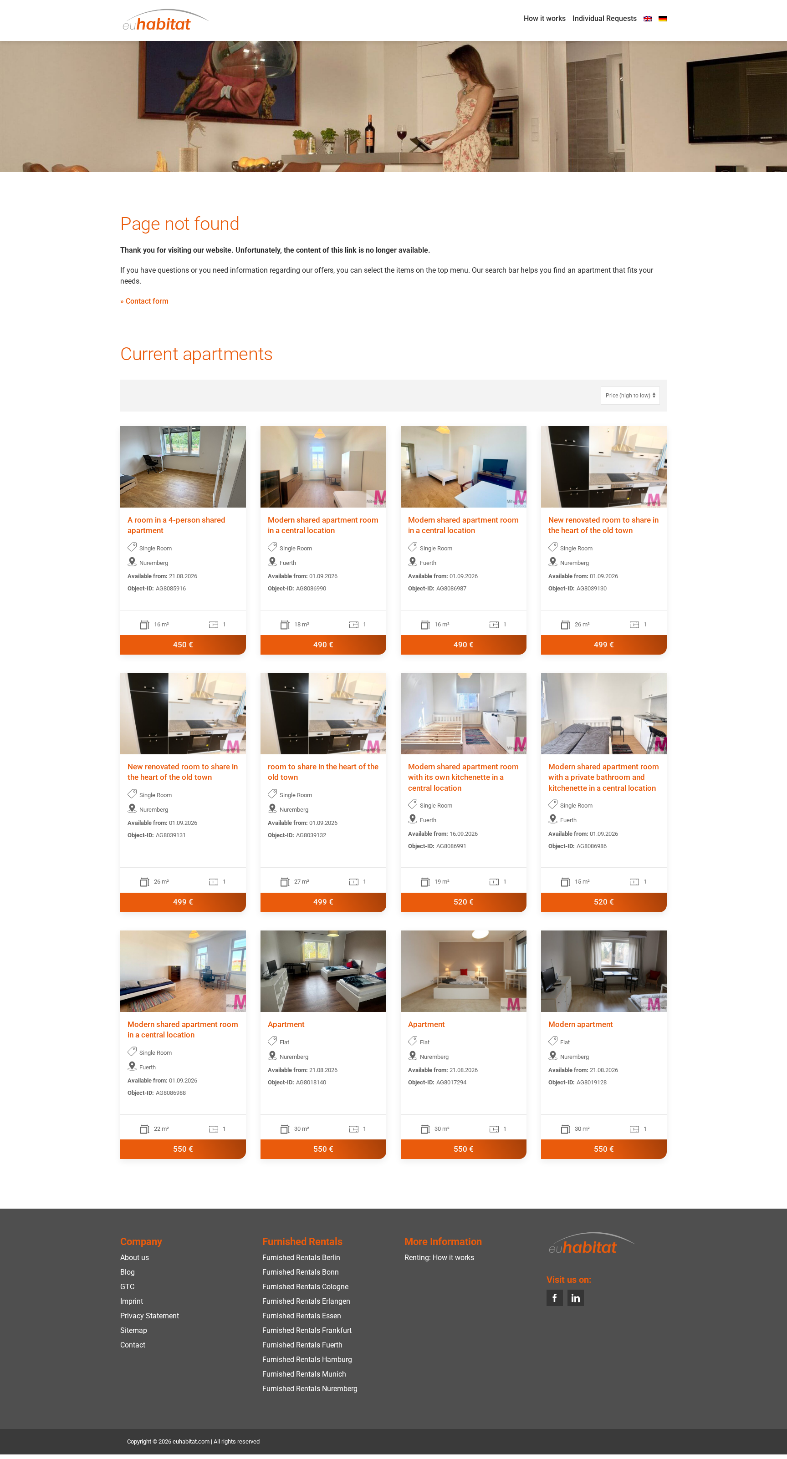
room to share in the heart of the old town (323, 772)
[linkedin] (575, 1298)
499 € (604, 645)
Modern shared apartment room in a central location (323, 525)
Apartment (286, 1024)
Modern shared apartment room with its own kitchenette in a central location (463, 778)
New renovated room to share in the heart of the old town (603, 525)
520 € (464, 902)
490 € (323, 645)
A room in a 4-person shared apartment (176, 525)
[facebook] (555, 1298)
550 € (183, 1149)
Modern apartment (580, 1024)
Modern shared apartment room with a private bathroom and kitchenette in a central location (603, 778)
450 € (183, 645)
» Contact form (144, 301)
